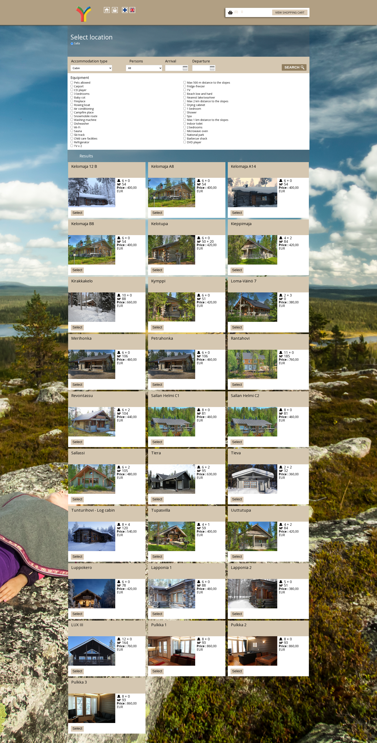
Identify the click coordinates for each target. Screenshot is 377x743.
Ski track (79, 135)
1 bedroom (194, 108)
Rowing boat (82, 105)
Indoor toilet (195, 123)
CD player (80, 90)
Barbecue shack (197, 138)
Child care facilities (85, 138)
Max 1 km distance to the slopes (207, 120)
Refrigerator (81, 142)
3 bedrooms (82, 94)
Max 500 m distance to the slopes (208, 82)
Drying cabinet (196, 105)
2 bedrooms (194, 127)
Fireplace (79, 101)
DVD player (194, 142)
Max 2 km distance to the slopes (207, 101)
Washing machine (85, 120)
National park (195, 135)
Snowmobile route (85, 116)
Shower (192, 112)
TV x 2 (78, 146)
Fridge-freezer (196, 86)
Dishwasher (81, 123)
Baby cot (79, 97)
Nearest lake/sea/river (201, 97)
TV (188, 90)
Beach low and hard (199, 94)
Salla (77, 43)
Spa (189, 116)
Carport (79, 86)
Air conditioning (84, 108)
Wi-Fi (77, 127)
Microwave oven (197, 131)
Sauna (78, 131)
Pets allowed (82, 82)
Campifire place (84, 112)
